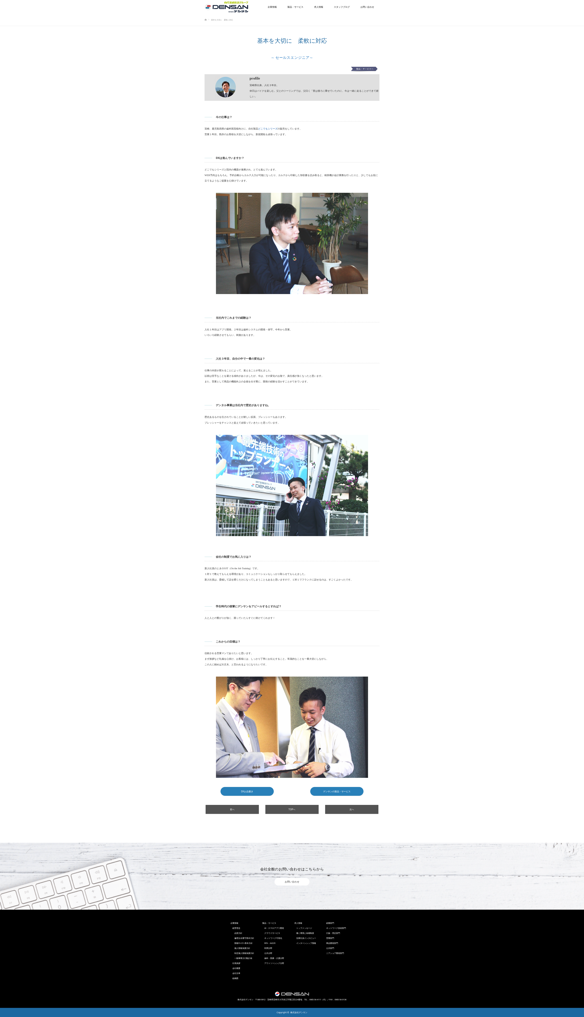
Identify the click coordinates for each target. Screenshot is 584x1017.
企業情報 (272, 6)
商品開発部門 (332, 943)
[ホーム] (206, 15)
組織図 (234, 978)
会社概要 (235, 968)
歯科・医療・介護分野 (273, 958)
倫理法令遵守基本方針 (242, 938)
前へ (232, 809)
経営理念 (235, 928)
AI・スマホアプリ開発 (273, 928)
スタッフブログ (342, 6)
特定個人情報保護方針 (242, 953)
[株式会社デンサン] (227, 6)
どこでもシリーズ (268, 128)
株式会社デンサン (298, 1012)
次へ (351, 809)
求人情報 (318, 6)
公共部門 (330, 948)
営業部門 (330, 938)
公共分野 (267, 953)
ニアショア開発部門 (335, 953)
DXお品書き (247, 791)
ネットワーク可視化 (272, 938)
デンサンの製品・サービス (337, 791)
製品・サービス (295, 6)
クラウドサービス (271, 933)
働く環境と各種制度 (304, 933)
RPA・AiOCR (268, 943)
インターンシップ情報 (305, 943)
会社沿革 (235, 973)
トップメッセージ (303, 928)
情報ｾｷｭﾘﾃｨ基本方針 (241, 943)
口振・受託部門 (333, 933)
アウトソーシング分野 (273, 963)
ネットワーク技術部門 (336, 928)
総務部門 (330, 923)
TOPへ (292, 809)
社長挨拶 (235, 963)
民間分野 (267, 948)
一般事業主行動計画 (241, 958)
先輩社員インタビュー (305, 938)
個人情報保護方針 (240, 948)
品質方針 (236, 933)
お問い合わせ (292, 881)
